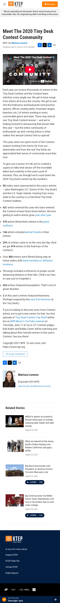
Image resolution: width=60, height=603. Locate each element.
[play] (4, 599)
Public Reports (12, 573)
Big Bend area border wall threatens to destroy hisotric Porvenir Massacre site (39, 469)
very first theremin (40, 299)
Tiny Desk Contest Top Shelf (31, 317)
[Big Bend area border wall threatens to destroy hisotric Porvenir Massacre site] (15, 470)
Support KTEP (12, 555)
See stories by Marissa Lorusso (34, 386)
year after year (43, 215)
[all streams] (56, 599)
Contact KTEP (12, 567)
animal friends (33, 232)
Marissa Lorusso (19, 43)
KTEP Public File (12, 561)
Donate (51, 4)
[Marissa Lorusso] (9, 378)
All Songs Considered (15, 354)
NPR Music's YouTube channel (27, 321)
